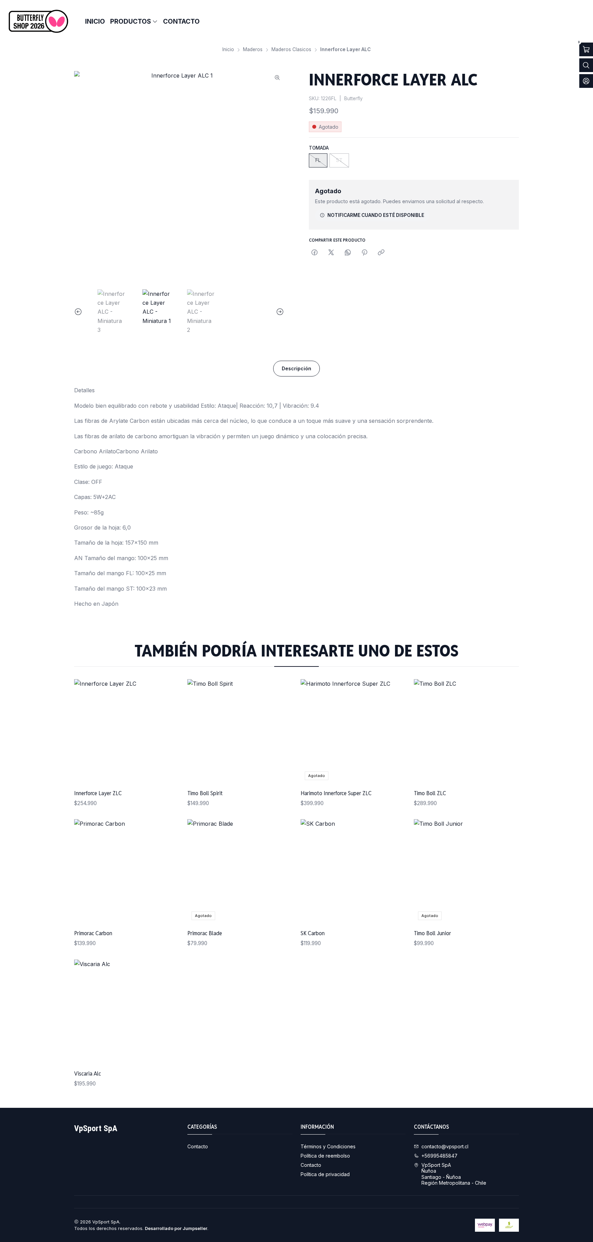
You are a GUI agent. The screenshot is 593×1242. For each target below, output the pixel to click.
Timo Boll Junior (432, 933)
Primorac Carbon (93, 933)
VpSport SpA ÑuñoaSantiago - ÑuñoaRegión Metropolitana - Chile (453, 1174)
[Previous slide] (79, 312)
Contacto (197, 1146)
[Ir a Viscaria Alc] (126, 1012)
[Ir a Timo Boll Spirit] (239, 731)
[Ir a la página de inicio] (38, 21)
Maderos (253, 49)
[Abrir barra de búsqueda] (586, 65)
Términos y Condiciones (328, 1146)
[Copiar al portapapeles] (381, 253)
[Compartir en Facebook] (314, 253)
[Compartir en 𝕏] (331, 253)
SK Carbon (313, 933)
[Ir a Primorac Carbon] (126, 871)
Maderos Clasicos (291, 49)
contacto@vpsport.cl (444, 1146)
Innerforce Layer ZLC (98, 793)
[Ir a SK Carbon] (353, 871)
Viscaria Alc (87, 1073)
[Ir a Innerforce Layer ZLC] (126, 731)
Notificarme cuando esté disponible (375, 215)
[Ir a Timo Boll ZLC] (466, 731)
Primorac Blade (204, 933)
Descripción (296, 368)
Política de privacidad (325, 1174)
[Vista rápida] (167, 732)
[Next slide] (279, 312)
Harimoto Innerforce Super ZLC (336, 793)
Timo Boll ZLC (430, 793)
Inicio (228, 49)
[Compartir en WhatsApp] (347, 253)
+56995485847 (439, 1156)
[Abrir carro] (586, 49)
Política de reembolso (325, 1156)
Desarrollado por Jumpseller (176, 1228)
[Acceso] (586, 81)
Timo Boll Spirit (205, 793)
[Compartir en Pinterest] (364, 253)
